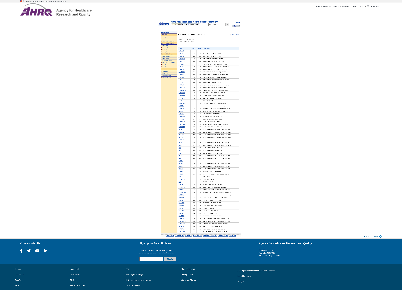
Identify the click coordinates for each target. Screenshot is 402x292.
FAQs (362, 6)
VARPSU (181, 226)
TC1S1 (181, 155)
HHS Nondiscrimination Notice (138, 280)
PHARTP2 (181, 203)
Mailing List (165, 73)
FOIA (128, 269)
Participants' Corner (167, 77)
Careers (336, 6)
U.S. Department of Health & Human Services (256, 271)
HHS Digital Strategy (134, 275)
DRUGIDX (181, 98)
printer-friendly (235, 34)
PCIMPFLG (182, 197)
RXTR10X (181, 82)
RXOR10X (182, 69)
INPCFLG (181, 184)
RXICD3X (181, 51)
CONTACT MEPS (179, 236)
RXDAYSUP (182, 95)
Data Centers (165, 66)
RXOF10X (181, 64)
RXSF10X (181, 77)
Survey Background (167, 36)
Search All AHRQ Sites (323, 6)
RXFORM (181, 106)
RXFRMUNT (182, 221)
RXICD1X (181, 56)
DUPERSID (182, 179)
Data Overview (165, 56)
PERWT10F (182, 103)
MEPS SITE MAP (197, 236)
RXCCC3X (182, 119)
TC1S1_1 (181, 129)
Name (180, 48)
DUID (180, 100)
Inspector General (133, 285)
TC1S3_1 (181, 137)
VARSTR (181, 229)
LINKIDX (181, 111)
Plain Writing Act (188, 269)
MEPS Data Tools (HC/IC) (168, 62)
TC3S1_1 (181, 145)
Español (354, 6)
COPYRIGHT (232, 236)
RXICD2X (181, 53)
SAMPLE (181, 108)
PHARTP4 (181, 208)
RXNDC (181, 171)
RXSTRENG (182, 192)
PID (180, 182)
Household (165, 45)
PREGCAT (182, 127)
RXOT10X (181, 66)
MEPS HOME (170, 236)
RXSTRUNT (182, 224)
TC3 (180, 153)
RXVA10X (181, 85)
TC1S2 (181, 163)
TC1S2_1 (181, 135)
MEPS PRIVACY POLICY (210, 236)
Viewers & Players (188, 280)
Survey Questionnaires (167, 51)
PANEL (181, 176)
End (199, 48)
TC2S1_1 (181, 140)
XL (239, 25)
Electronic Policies (77, 285)
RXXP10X (181, 195)
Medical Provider (166, 49)
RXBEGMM (182, 124)
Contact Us (345, 6)
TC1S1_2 (181, 132)
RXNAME (181, 114)
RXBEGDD (182, 93)
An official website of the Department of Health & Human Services (45, 1)
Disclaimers (75, 275)
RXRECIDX (182, 218)
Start (193, 48)
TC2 (180, 150)
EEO (72, 280)
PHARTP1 (181, 200)
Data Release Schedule (168, 41)
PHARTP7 (181, 216)
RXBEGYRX (182, 231)
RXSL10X (181, 80)
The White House (244, 276)
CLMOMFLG (182, 90)
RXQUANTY (182, 187)
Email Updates (374, 6)
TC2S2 (181, 166)
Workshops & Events (167, 39)
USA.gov (240, 282)
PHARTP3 (181, 205)
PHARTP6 (181, 213)
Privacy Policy (187, 275)
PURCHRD (182, 190)
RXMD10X (182, 59)
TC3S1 (181, 161)
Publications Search (167, 60)
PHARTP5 (181, 210)
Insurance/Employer (167, 47)
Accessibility (75, 269)
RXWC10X (182, 87)
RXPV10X (181, 74)
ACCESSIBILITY (223, 236)
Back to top (371, 236)
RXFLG (181, 174)
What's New (165, 71)
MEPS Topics (165, 58)
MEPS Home (165, 32)
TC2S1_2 (181, 142)
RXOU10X (182, 72)
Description (206, 48)
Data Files (164, 64)
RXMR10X (182, 61)
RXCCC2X (182, 121)
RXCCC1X (182, 116)
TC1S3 (181, 169)
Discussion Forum (166, 75)
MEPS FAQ (188, 236)
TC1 (180, 148)
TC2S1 (181, 158)
